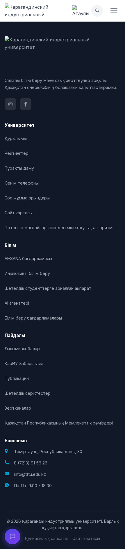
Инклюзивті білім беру (27, 273)
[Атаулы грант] (80, 10)
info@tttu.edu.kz (30, 474)
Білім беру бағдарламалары (33, 317)
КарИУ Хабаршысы (24, 363)
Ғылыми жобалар (22, 348)
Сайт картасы (19, 212)
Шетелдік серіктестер (28, 393)
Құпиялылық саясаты (46, 538)
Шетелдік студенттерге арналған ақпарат (48, 288)
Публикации (17, 378)
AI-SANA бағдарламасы (28, 258)
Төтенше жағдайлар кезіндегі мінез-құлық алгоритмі (59, 227)
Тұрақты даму (19, 168)
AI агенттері (17, 303)
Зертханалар (18, 408)
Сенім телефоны (22, 182)
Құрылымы (16, 138)
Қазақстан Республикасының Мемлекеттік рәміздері (59, 422)
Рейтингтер (16, 153)
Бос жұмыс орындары (27, 197)
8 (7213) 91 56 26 (30, 462)
